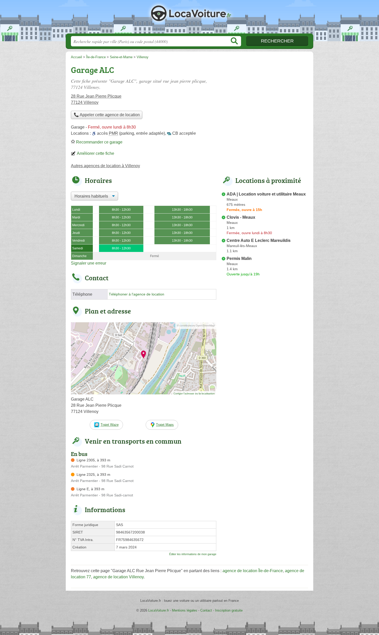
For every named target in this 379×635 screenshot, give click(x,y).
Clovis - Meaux (241, 217)
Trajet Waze (110, 425)
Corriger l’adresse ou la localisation (194, 393)
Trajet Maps (165, 425)
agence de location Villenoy (118, 577)
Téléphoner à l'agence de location (136, 294)
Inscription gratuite (229, 610)
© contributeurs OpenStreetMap (196, 325)
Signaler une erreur (88, 263)
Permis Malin (239, 258)
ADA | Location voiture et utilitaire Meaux (266, 194)
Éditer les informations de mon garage (192, 554)
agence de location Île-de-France (253, 571)
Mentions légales (184, 610)
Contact (206, 610)
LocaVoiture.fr (189, 18)
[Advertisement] (264, 398)
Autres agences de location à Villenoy (105, 166)
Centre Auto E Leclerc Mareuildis (259, 240)
